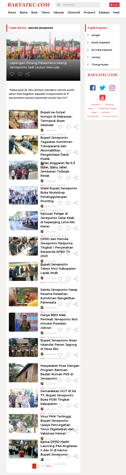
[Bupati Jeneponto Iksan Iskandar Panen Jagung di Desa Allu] (23, 347)
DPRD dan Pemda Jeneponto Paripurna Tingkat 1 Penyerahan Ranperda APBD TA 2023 (56, 247)
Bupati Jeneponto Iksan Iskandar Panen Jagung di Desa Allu (58, 345)
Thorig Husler (100, 64)
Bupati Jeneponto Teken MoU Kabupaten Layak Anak (58, 269)
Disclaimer (92, 116)
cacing (95, 57)
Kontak (105, 112)
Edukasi (104, 12)
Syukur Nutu (50, 130)
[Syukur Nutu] (42, 130)
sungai (95, 35)
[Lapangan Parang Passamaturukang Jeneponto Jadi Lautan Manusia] (43, 45)
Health (117, 12)
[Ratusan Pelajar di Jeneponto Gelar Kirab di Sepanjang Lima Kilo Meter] (23, 220)
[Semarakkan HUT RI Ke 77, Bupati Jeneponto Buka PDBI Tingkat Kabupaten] (23, 397)
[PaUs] (42, 460)
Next (49, 466)
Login (115, 4)
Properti (89, 12)
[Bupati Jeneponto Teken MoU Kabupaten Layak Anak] (23, 271)
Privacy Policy (110, 116)
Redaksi (95, 104)
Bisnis (24, 12)
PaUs (47, 460)
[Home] (28, 4)
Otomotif (74, 12)
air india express (101, 49)
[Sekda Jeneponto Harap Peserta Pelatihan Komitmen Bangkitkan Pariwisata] (23, 296)
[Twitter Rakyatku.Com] (102, 87)
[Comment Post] (20, 74)
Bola (34, 12)
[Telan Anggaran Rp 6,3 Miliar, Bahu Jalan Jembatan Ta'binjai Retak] (23, 169)
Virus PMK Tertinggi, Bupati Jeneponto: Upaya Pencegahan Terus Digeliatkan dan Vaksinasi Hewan (57, 425)
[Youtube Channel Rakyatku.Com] (102, 97)
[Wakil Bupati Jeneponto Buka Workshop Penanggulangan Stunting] (23, 195)
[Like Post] (12, 74)
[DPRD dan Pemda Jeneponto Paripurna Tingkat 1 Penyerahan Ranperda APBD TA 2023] (23, 245)
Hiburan (58, 12)
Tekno (45, 12)
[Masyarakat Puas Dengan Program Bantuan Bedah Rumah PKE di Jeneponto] (23, 372)
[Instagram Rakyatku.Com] (112, 87)
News (12, 12)
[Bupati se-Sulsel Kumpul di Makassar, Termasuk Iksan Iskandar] (23, 119)
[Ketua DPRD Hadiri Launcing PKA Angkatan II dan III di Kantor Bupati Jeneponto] (23, 448)
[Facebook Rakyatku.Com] (92, 87)
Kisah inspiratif (100, 42)
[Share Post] (27, 74)
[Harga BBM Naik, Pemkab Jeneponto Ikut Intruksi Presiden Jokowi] (23, 321)
